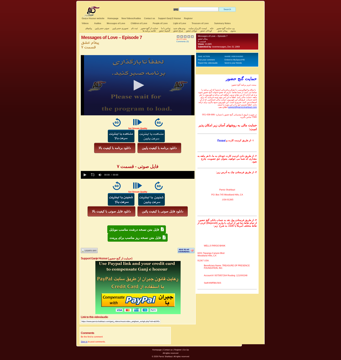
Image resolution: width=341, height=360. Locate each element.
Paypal (221, 140)
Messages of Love (116, 23)
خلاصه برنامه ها (149, 31)
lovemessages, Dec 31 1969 (226, 47)
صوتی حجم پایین (101, 28)
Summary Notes (222, 23)
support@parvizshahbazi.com (242, 107)
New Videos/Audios (131, 18)
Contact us (149, 18)
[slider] (157, 174)
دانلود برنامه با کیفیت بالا (115, 148)
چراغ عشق (178, 31)
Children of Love (139, 23)
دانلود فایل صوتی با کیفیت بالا (111, 211)
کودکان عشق (206, 31)
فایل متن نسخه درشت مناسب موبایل (135, 229)
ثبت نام (134, 28)
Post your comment (206, 60)
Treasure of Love (200, 23)
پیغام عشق (222, 31)
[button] (137, 85)
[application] (137, 85)
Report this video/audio (208, 63)
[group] (100, 175)
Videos (85, 23)
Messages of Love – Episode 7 (213, 36)
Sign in (84, 342)
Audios (97, 23)
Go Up (186, 350)
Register (188, 18)
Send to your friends (233, 63)
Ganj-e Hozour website (93, 18)
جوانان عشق (191, 31)
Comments (181, 41)
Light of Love (179, 23)
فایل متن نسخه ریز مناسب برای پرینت (136, 238)
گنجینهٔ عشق (164, 31)
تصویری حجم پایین (120, 28)
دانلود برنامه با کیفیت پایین (159, 148)
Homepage (112, 18)
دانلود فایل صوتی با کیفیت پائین (162, 211)
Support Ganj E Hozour (169, 18)
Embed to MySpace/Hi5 (234, 60)
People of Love (160, 23)
